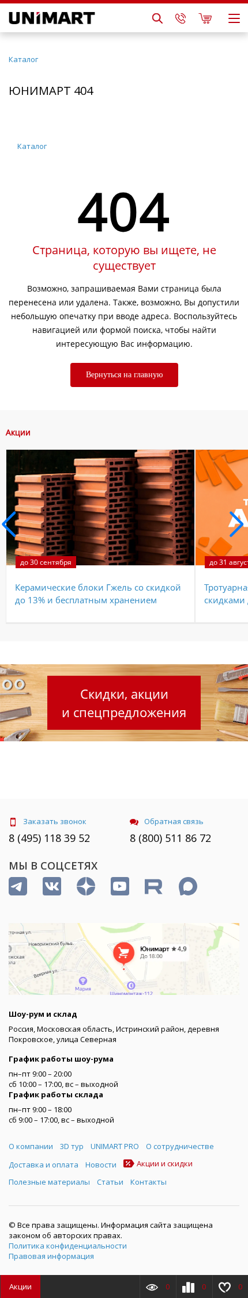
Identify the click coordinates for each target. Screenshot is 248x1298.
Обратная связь (174, 821)
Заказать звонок (55, 821)
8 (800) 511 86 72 (170, 838)
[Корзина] (205, 18)
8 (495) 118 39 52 (49, 838)
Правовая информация (51, 1256)
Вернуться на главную (124, 374)
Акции (20, 1286)
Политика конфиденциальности (68, 1245)
